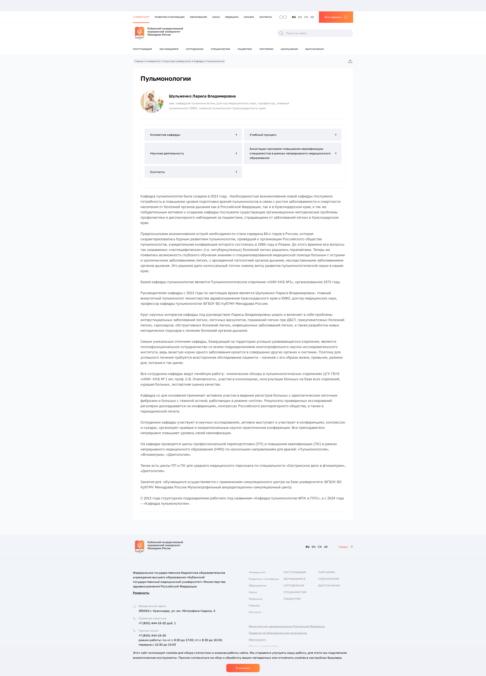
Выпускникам (314, 49)
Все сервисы (333, 17)
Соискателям (328, 578)
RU (294, 17)
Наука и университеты (264, 646)
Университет (141, 17)
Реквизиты (141, 593)
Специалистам (220, 49)
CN (306, 17)
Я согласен (243, 668)
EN (300, 17)
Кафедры (199, 61)
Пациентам (244, 49)
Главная (139, 61)
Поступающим (142, 49)
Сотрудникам (194, 49)
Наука (216, 17)
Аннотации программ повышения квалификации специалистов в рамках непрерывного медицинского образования (290, 153)
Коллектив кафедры (165, 135)
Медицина (231, 17)
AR (312, 17)
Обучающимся (168, 49)
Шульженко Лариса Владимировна (202, 96)
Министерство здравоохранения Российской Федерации (287, 626)
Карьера (249, 17)
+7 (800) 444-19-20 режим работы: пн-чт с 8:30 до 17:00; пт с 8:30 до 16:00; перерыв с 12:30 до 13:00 (181, 640)
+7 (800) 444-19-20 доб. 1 (157, 623)
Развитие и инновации (170, 17)
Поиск (281, 33)
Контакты (265, 17)
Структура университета (177, 61)
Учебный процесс (263, 135)
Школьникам (289, 49)
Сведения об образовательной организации (278, 632)
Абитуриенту (257, 639)
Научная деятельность (167, 153)
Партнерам (266, 49)
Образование (198, 17)
